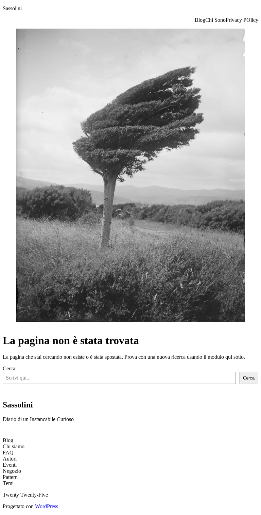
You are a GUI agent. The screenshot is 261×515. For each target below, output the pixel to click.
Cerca (9, 368)
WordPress (46, 506)
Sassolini (12, 8)
